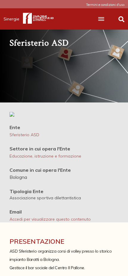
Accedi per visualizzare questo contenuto (50, 219)
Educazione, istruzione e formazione (45, 156)
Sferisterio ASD (24, 134)
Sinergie (11, 19)
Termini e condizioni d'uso (105, 5)
